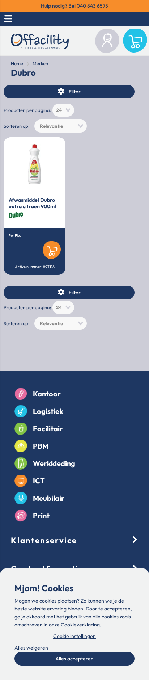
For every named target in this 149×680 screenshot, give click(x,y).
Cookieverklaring (80, 624)
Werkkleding (54, 463)
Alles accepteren (74, 658)
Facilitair (48, 428)
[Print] (20, 515)
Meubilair (48, 498)
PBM (40, 445)
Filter (75, 91)
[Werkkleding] (20, 463)
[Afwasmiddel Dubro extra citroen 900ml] (34, 164)
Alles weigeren (31, 648)
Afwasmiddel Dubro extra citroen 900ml (32, 203)
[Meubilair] (20, 498)
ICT (39, 480)
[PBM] (20, 446)
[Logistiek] (20, 411)
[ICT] (20, 481)
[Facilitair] (20, 429)
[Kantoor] (20, 394)
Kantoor (47, 393)
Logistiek (48, 411)
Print (41, 515)
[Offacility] (40, 42)
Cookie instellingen (74, 636)
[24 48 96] (63, 110)
